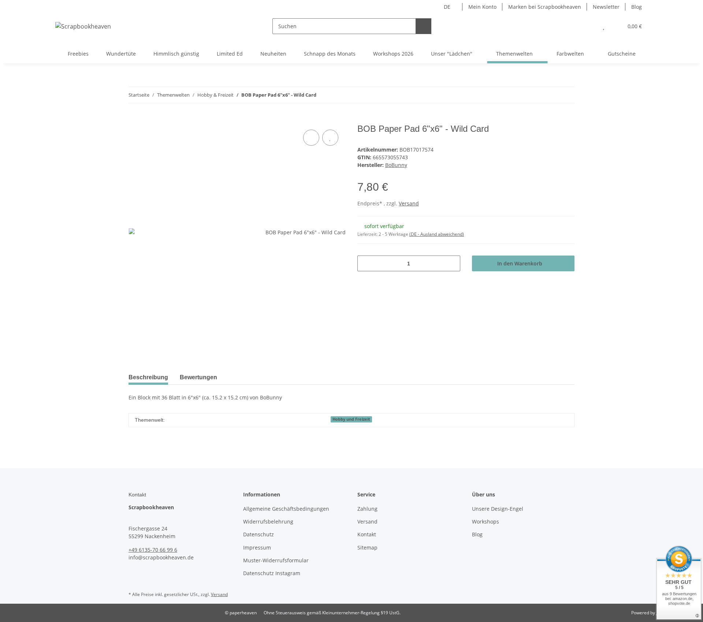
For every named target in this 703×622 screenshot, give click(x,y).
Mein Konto (482, 6)
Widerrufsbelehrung (268, 521)
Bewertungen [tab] (198, 377)
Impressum (257, 547)
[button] (589, 26)
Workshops (485, 521)
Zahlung (367, 508)
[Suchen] (423, 26)
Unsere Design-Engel (497, 508)
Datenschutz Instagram (271, 573)
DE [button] (447, 6)
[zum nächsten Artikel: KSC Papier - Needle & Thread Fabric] (566, 95)
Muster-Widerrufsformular (276, 560)
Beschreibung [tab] (148, 377)
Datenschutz (258, 534)
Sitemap (367, 547)
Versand (409, 203)
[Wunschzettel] (603, 26)
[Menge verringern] (365, 263)
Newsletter (606, 6)
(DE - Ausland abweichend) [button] (436, 234)
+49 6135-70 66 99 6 (153, 549)
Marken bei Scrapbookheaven (544, 6)
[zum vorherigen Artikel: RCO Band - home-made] (551, 95)
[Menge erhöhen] (452, 263)
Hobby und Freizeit (351, 419)
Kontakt (366, 534)
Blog (636, 6)
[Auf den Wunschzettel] (330, 138)
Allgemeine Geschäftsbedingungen (286, 508)
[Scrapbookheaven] (83, 26)
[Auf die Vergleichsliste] (311, 138)
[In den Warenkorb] (134, 120)
